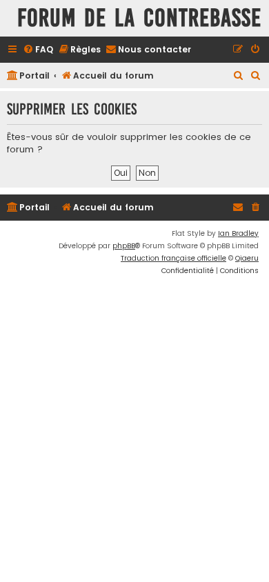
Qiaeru (247, 258)
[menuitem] (38, 50)
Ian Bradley (238, 233)
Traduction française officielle (173, 258)
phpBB (123, 246)
